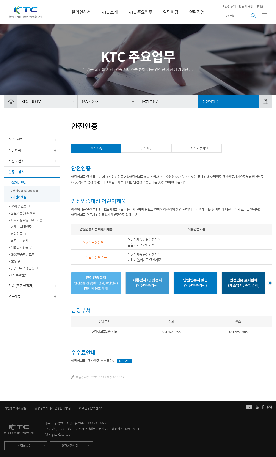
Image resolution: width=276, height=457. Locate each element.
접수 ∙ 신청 (16, 139)
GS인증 (16, 261)
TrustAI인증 (19, 275)
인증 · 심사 (16, 171)
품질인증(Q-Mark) (23, 213)
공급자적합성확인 (196, 148)
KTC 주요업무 (140, 12)
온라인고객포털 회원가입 (237, 6)
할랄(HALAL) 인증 (22, 268)
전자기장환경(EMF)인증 (26, 219)
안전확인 (146, 148)
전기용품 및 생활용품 (25, 191)
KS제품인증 (19, 206)
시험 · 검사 (16, 161)
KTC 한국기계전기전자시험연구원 (25, 12)
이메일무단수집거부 (91, 408)
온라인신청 (81, 12)
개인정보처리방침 (15, 408)
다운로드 (124, 361)
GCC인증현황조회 (23, 254)
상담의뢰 (14, 150)
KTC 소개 (110, 12)
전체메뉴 (263, 15)
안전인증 (96, 148)
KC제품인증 (19, 182)
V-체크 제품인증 (21, 226)
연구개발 (14, 296)
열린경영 (196, 12)
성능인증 (17, 233)
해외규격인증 (19, 247)
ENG (260, 6)
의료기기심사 (19, 240)
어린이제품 (19, 197)
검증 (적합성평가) (20, 285)
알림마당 (170, 12)
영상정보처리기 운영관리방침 (52, 408)
